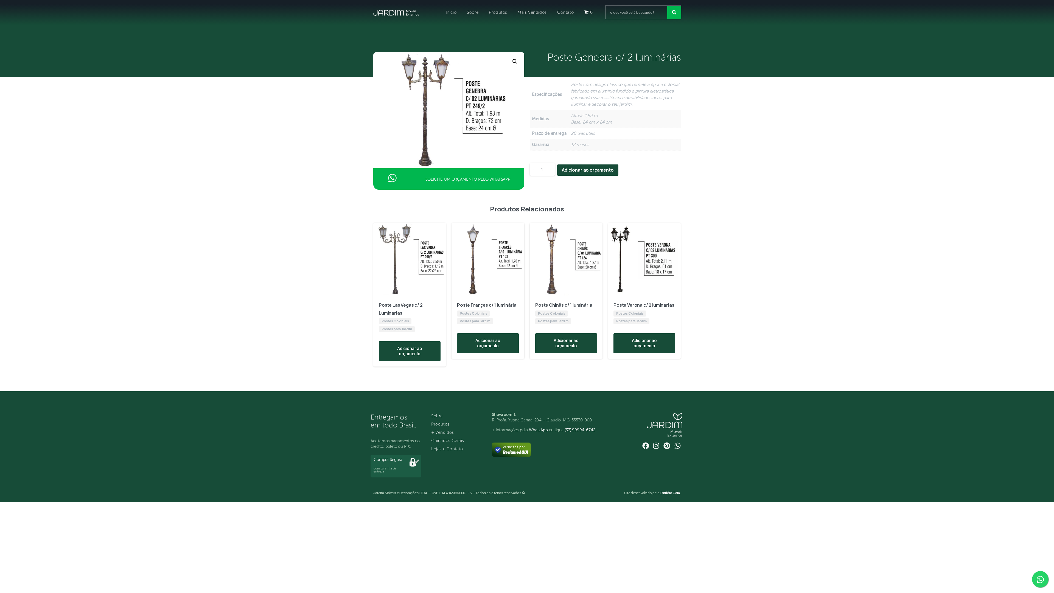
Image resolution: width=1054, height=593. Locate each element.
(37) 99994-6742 (580, 429)
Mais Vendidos (532, 12)
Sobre (472, 12)
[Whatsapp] (677, 446)
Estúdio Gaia (670, 493)
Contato (565, 12)
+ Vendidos (442, 432)
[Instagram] (656, 446)
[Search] (674, 12)
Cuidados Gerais (447, 440)
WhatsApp (538, 429)
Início (451, 12)
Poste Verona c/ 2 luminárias (643, 305)
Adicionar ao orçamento (587, 170)
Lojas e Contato (447, 448)
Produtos (498, 12)
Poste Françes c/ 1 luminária (487, 305)
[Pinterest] (667, 446)
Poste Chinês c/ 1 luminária (563, 305)
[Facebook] (646, 446)
